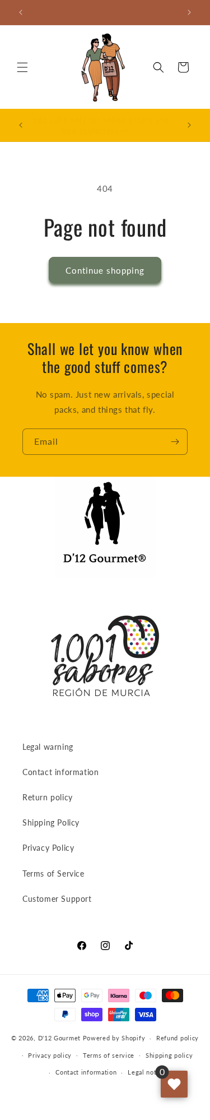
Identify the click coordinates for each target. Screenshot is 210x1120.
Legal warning (47, 747)
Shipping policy (169, 1055)
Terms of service (108, 1055)
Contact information (60, 772)
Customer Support (57, 899)
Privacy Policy (48, 847)
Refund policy (177, 1037)
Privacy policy (50, 1055)
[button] (22, 67)
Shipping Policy (51, 822)
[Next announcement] (189, 12)
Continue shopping (105, 270)
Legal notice (146, 1072)
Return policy (47, 797)
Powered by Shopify (114, 1037)
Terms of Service (53, 873)
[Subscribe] (174, 441)
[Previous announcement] (20, 12)
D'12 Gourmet (59, 1037)
